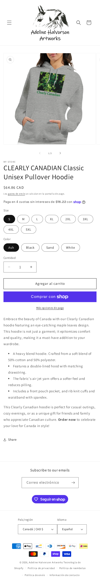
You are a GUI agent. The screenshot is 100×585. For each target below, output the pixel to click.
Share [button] (12, 439)
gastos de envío (16, 193)
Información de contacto (65, 575)
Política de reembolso (72, 568)
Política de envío (35, 575)
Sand (50, 247)
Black (30, 247)
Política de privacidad (41, 568)
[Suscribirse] (73, 482)
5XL (28, 229)
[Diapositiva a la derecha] (60, 153)
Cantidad (9, 258)
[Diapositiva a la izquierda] (40, 153)
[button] (9, 23)
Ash (11, 247)
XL (52, 219)
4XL (11, 229)
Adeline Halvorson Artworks (46, 562)
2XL (68, 219)
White (70, 247)
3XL (85, 219)
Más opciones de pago (50, 308)
